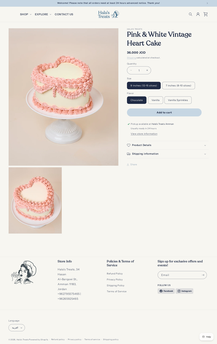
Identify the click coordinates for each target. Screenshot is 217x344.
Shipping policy (111, 339)
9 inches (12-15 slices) (144, 85)
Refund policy (58, 339)
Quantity (131, 63)
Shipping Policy (115, 285)
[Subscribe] (203, 275)
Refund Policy (115, 273)
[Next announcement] (207, 3)
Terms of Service (117, 291)
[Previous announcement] (9, 3)
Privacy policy (75, 339)
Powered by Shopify (38, 339)
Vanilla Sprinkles (178, 100)
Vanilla (156, 100)
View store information (144, 133)
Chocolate (137, 100)
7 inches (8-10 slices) (178, 85)
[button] (25, 14)
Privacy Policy (115, 279)
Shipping (131, 57)
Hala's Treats (23, 339)
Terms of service (92, 339)
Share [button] (133, 164)
